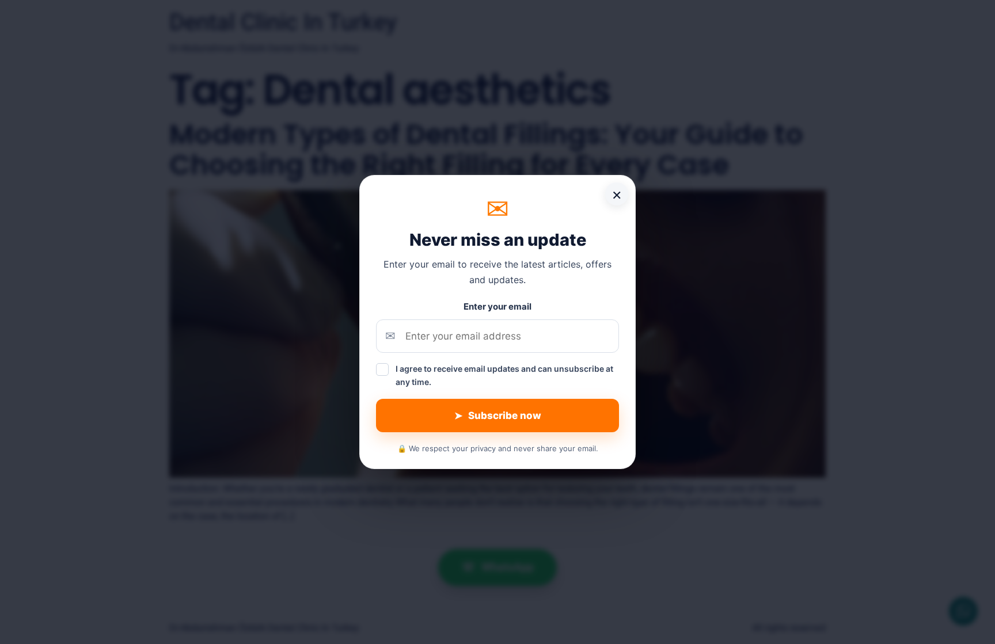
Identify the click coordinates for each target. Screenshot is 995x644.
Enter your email (497, 306)
